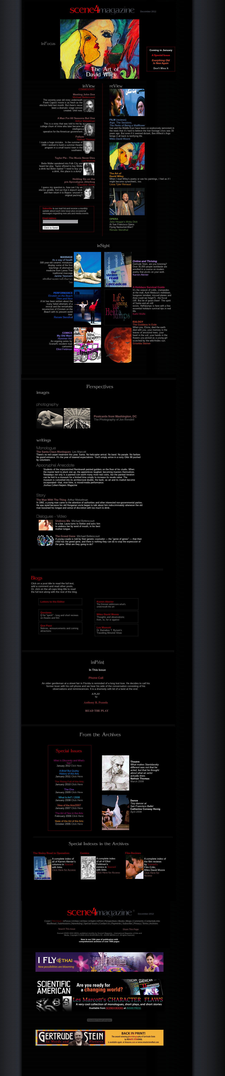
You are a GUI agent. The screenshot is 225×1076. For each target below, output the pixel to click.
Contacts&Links (152, 921)
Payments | (116, 923)
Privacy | (138, 923)
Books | (122, 921)
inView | (76, 921)
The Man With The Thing (51, 499)
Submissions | (64, 923)
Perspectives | (111, 921)
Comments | (138, 921)
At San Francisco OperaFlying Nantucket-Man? (122, 225)
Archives (154, 923)
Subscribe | (128, 923)
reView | (84, 921)
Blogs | (129, 921)
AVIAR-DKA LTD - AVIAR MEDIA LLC (104, 935)
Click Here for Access (108, 872)
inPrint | (100, 921)
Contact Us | (105, 923)
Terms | (145, 923)
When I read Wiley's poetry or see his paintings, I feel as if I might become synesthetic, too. (140, 180)
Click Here (76, 765)
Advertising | (77, 923)
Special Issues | (91, 923)
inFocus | (67, 921)
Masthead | (52, 923)
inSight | (92, 921)
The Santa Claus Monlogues (53, 451)
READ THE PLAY (97, 711)
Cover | (47, 921)
